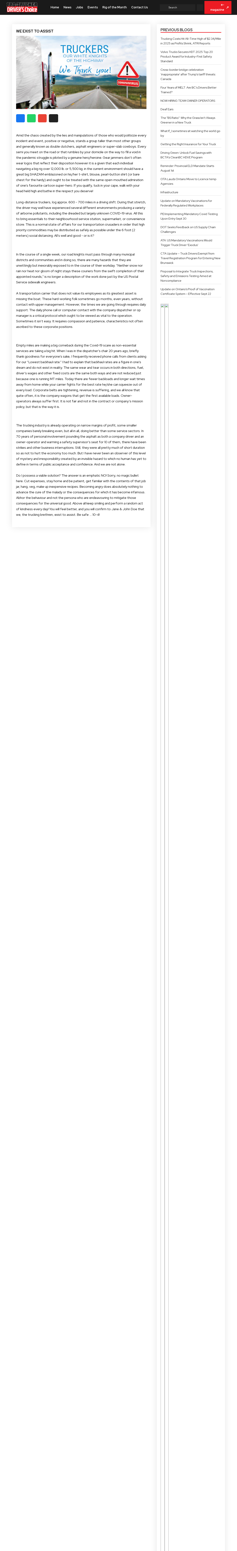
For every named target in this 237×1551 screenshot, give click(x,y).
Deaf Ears (167, 109)
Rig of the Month (114, 7)
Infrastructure (169, 192)
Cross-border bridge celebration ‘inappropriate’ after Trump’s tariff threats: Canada (188, 74)
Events (93, 7)
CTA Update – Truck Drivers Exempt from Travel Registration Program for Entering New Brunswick (190, 258)
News (67, 7)
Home (55, 7)
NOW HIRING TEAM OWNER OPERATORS (188, 101)
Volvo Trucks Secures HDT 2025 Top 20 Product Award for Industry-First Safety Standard (187, 56)
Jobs (79, 7)
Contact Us (139, 7)
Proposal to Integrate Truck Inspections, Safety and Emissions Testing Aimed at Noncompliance (187, 276)
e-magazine (219, 7)
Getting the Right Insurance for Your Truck (188, 144)
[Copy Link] (53, 118)
